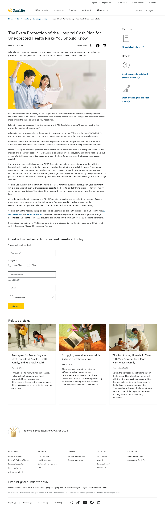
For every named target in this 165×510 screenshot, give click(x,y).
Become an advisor (75, 460)
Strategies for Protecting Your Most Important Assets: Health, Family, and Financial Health (29, 359)
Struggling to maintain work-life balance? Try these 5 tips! (81, 357)
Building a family (40, 19)
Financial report (103, 464)
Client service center (135, 456)
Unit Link (41, 468)
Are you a (12, 260)
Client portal (13, 468)
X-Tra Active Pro (35, 214)
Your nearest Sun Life (136, 460)
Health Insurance (45, 460)
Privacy (25, 503)
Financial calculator (131, 47)
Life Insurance (43, 456)
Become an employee (76, 456)
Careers (152, 3)
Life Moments (23, 19)
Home (10, 19)
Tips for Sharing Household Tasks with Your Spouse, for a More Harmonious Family (132, 359)
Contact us (122, 3)
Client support (138, 3)
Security (41, 503)
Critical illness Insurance (47, 464)
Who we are (102, 456)
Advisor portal (14, 472)
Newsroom (101, 468)
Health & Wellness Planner (18, 460)
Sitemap (58, 503)
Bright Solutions (15, 456)
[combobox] (32, 297)
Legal (10, 503)
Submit (15, 306)
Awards (100, 460)
